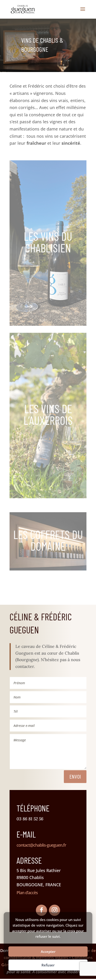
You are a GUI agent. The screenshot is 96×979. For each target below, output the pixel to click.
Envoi (75, 776)
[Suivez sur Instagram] (54, 910)
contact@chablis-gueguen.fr (41, 845)
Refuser (48, 965)
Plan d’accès (27, 892)
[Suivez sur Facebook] (41, 910)
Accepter (48, 951)
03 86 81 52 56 (30, 818)
